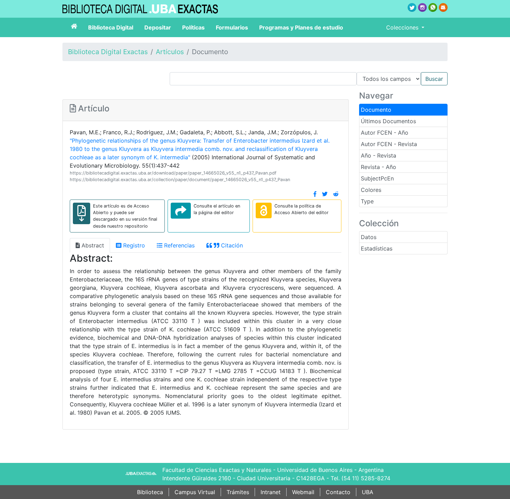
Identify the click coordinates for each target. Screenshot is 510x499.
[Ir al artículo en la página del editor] (181, 211)
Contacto (338, 492)
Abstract (92, 245)
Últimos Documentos (388, 121)
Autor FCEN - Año (384, 132)
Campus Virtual (195, 492)
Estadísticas (376, 248)
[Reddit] (335, 194)
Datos (368, 237)
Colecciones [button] (403, 27)
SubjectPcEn (377, 178)
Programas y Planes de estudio (301, 27)
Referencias (178, 245)
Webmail (303, 492)
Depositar (157, 27)
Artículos (170, 52)
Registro (133, 245)
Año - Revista (378, 155)
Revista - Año (378, 166)
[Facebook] (315, 194)
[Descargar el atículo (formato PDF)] (81, 213)
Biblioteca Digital (110, 27)
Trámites (238, 492)
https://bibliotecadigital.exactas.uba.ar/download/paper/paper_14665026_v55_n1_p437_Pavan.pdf (173, 173)
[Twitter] (324, 194)
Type (367, 201)
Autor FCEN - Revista (389, 144)
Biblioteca (150, 492)
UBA (367, 492)
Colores (371, 189)
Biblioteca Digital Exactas (108, 52)
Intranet (271, 492)
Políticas (193, 27)
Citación (231, 245)
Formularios (232, 27)
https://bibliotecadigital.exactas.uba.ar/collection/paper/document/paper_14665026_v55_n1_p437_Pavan (180, 179)
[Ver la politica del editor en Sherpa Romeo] (264, 210)
